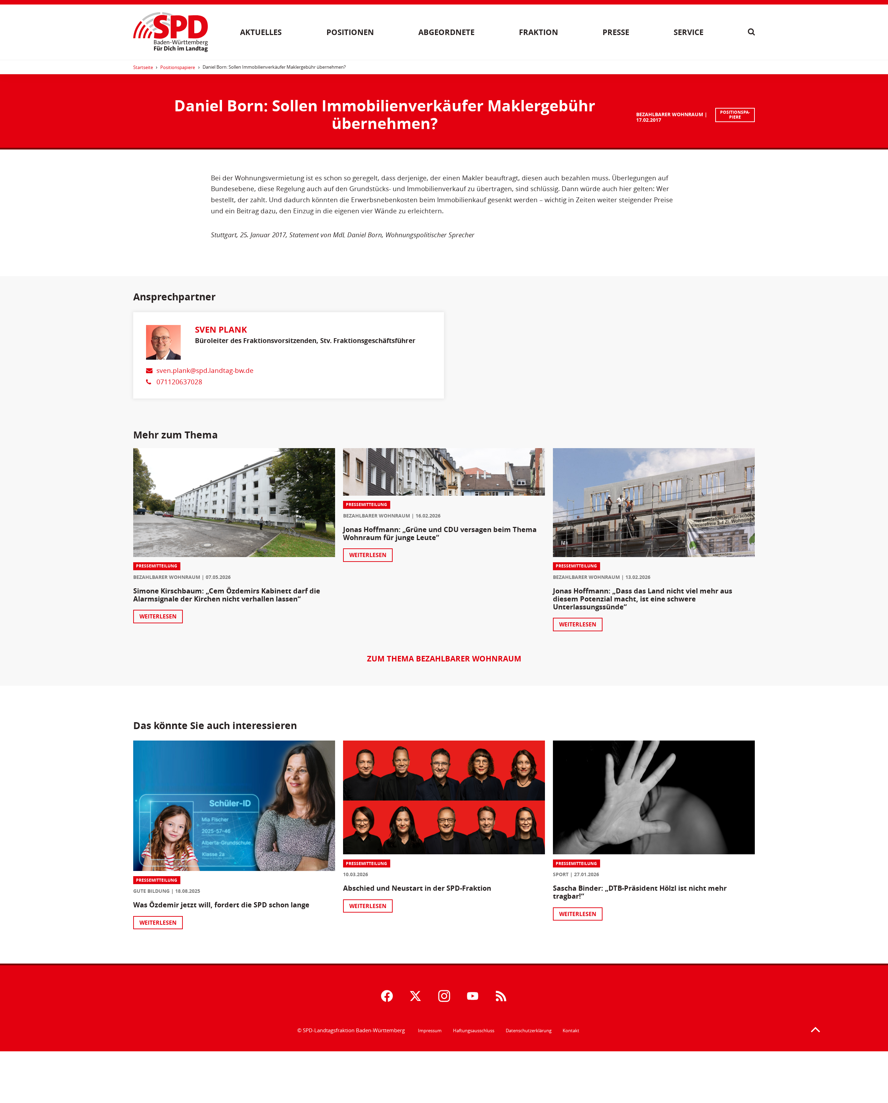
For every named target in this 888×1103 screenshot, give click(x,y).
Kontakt (571, 1030)
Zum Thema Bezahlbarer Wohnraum (444, 658)
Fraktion (538, 32)
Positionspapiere (177, 67)
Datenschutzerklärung (529, 1030)
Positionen (350, 32)
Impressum (430, 1030)
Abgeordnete (446, 32)
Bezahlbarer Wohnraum (669, 114)
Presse (616, 32)
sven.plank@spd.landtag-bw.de (205, 370)
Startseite (143, 67)
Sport (561, 874)
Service (688, 32)
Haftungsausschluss (473, 1030)
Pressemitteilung (156, 566)
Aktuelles (261, 32)
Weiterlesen (158, 616)
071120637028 (179, 381)
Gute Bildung (151, 891)
